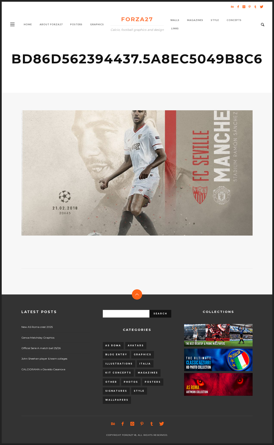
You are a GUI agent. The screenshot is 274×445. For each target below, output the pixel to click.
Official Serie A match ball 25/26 (41, 348)
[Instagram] (243, 6)
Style (139, 391)
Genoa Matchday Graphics (37, 337)
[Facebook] (238, 6)
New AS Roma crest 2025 (37, 327)
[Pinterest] (249, 6)
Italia (145, 363)
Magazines (148, 372)
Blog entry (116, 354)
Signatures (116, 391)
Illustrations (119, 363)
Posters (153, 382)
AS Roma (113, 345)
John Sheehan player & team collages (44, 358)
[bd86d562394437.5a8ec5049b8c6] (130, 173)
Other (111, 382)
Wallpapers (116, 400)
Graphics (142, 354)
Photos (131, 382)
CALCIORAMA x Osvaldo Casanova (43, 369)
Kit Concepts (118, 372)
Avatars (136, 345)
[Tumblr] (255, 6)
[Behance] (232, 6)
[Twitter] (261, 6)
